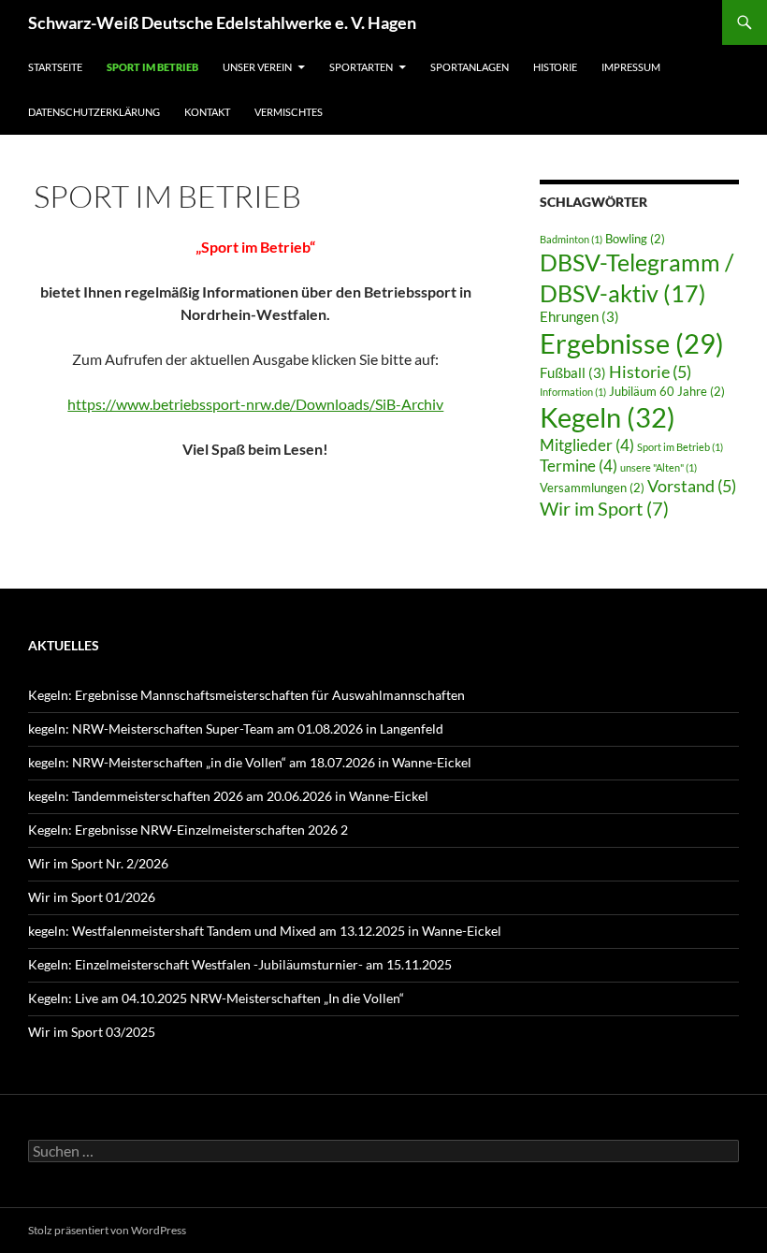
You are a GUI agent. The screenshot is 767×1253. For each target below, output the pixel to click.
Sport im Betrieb (152, 67)
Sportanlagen (469, 67)
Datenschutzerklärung (94, 112)
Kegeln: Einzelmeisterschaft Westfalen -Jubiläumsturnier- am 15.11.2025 (240, 964)
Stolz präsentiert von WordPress (107, 1230)
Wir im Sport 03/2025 (91, 1032)
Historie (555, 67)
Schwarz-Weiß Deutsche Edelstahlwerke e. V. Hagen (222, 22)
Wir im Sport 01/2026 (91, 897)
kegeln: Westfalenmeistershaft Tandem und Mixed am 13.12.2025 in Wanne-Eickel (264, 931)
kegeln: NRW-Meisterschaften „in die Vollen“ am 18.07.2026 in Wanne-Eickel (249, 762)
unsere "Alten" (658, 467)
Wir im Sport (604, 508)
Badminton (571, 239)
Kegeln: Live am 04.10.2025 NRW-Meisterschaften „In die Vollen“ (216, 998)
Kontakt (207, 112)
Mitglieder (587, 445)
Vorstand (691, 485)
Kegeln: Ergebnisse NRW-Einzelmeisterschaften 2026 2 (188, 830)
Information (573, 392)
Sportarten (361, 67)
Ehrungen (579, 316)
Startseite (55, 67)
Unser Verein (257, 67)
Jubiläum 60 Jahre (667, 391)
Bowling (635, 238)
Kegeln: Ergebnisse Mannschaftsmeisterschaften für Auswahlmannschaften (246, 695)
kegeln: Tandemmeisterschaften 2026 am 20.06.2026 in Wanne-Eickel (228, 796)
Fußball (573, 372)
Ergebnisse (632, 343)
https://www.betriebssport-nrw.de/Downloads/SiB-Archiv (255, 404)
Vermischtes (288, 112)
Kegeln (607, 417)
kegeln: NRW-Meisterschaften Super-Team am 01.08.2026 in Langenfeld (235, 728)
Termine (578, 465)
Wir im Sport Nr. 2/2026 (98, 863)
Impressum (630, 67)
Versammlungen (592, 487)
